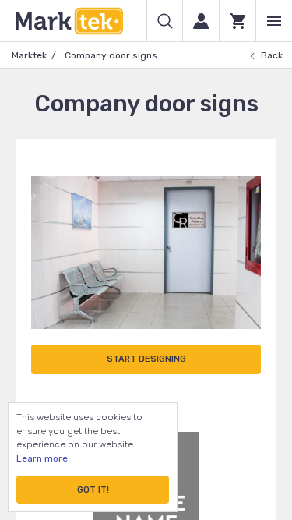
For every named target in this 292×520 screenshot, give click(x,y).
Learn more (42, 458)
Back (272, 55)
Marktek (29, 55)
